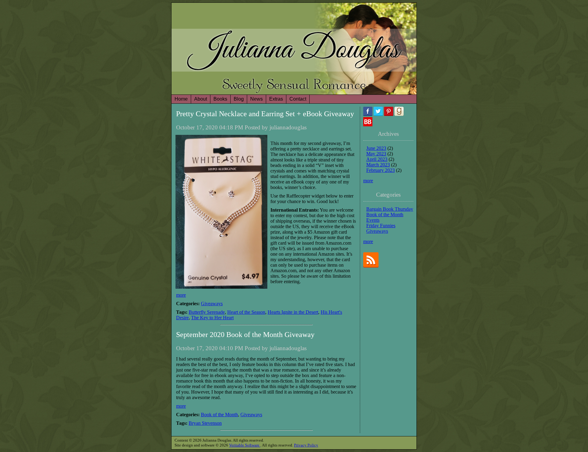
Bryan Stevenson (205, 423)
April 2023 (376, 159)
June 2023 (376, 148)
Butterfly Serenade (207, 312)
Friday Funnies (380, 225)
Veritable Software (244, 445)
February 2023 (380, 170)
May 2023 (376, 153)
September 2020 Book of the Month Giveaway (245, 335)
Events (372, 220)
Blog (239, 99)
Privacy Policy (306, 445)
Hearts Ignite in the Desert (293, 312)
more (181, 295)
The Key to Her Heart (212, 317)
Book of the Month (219, 414)
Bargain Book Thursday (389, 209)
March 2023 (378, 164)
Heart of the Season (246, 312)
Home (181, 99)
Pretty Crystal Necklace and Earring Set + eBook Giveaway (265, 114)
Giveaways (212, 303)
